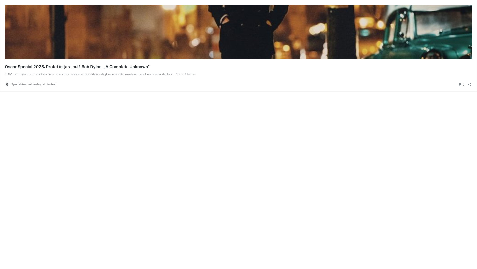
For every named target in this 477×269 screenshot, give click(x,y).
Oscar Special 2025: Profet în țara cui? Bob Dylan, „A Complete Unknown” (77, 66)
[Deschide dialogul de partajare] (469, 83)
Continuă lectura (186, 74)
